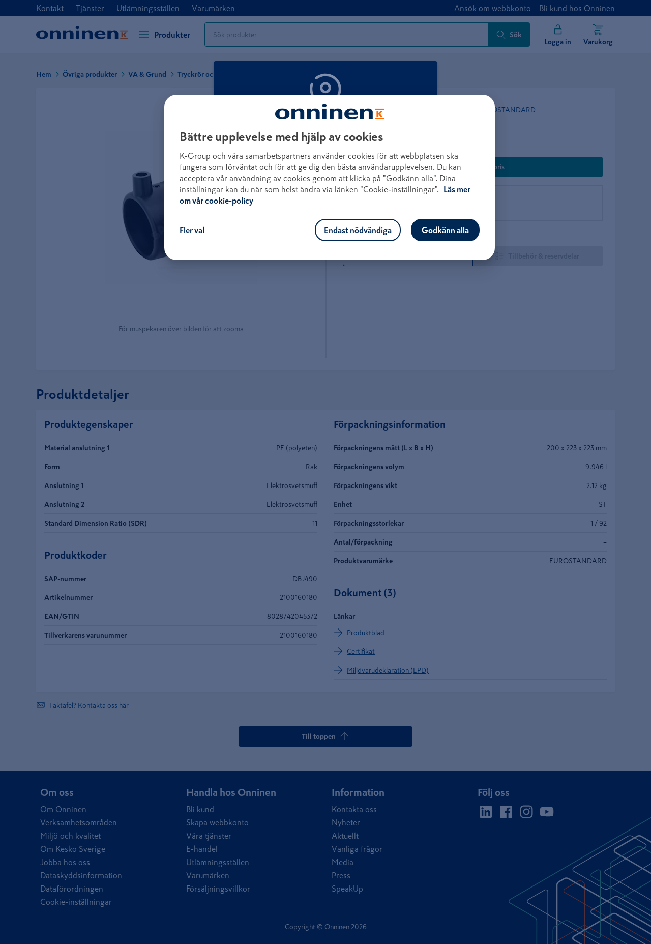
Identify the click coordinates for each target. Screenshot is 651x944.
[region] (329, 178)
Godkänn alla (445, 230)
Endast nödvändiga (358, 230)
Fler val (192, 230)
